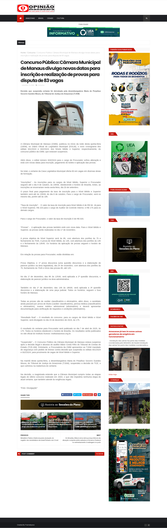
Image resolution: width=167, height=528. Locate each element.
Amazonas (30, 18)
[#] (145, 525)
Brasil (41, 18)
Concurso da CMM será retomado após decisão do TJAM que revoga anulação (86, 424)
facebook (99, 454)
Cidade (50, 18)
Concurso (31, 52)
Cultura (60, 18)
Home (23, 52)
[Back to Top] (148, 525)
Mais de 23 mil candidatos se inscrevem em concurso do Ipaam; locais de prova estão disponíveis (59, 423)
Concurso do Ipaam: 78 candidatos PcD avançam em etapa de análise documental (33, 424)
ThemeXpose (29, 525)
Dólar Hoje (113, 374)
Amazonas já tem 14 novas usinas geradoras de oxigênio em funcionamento (125, 334)
